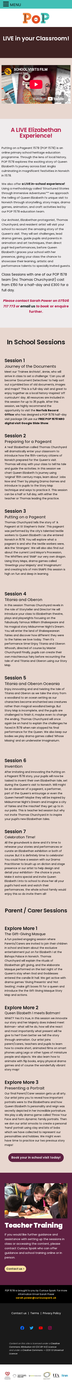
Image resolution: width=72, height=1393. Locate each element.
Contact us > (15, 1269)
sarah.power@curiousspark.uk (36, 1297)
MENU (15, 4)
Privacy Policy (52, 1313)
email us (27, 306)
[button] (6, 4)
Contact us (18, 1313)
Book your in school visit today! (36, 1157)
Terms (34, 1313)
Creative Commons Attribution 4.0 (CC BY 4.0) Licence (34, 1345)
